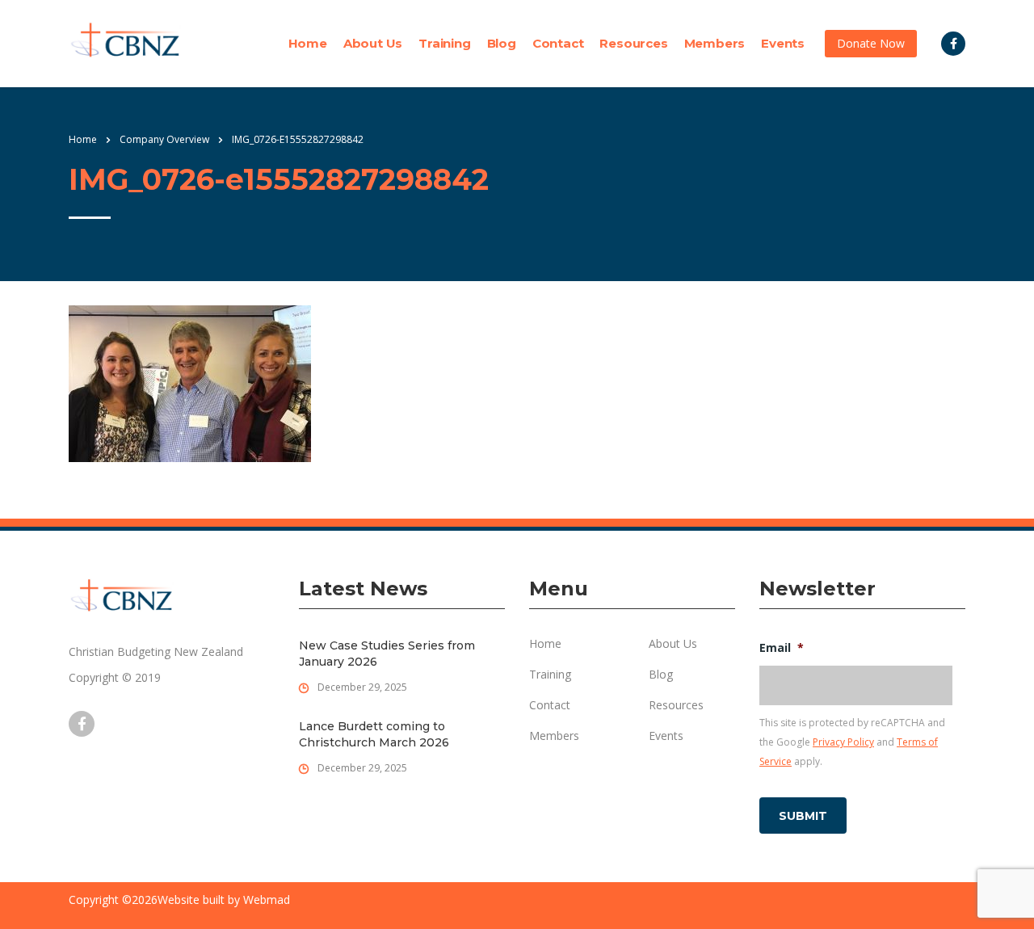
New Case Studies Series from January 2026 (387, 653)
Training (444, 43)
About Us (372, 43)
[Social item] (953, 44)
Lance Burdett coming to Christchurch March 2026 (374, 734)
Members (715, 43)
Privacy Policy (843, 742)
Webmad (266, 899)
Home (307, 43)
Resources (633, 43)
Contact (558, 43)
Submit (803, 816)
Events (783, 43)
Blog (501, 43)
